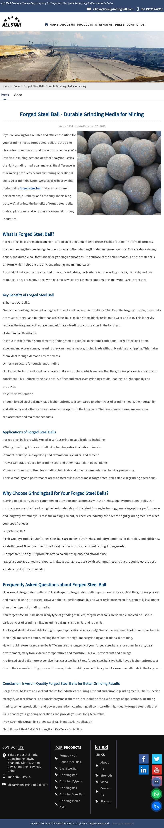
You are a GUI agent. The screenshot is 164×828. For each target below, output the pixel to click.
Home (54, 24)
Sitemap (105, 801)
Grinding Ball (68, 788)
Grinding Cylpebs (71, 781)
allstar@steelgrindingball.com (113, 9)
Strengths (104, 24)
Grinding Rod (68, 775)
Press (119, 24)
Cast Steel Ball (69, 768)
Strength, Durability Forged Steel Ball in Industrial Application (51, 721)
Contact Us (136, 24)
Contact (12, 747)
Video (18, 95)
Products (85, 24)
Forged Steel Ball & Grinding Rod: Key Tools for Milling (46, 729)
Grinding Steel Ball (72, 794)
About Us (67, 24)
